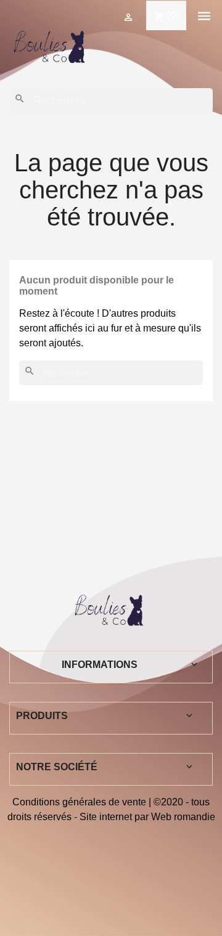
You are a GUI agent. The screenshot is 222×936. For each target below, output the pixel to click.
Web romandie (183, 817)
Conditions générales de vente (79, 802)
